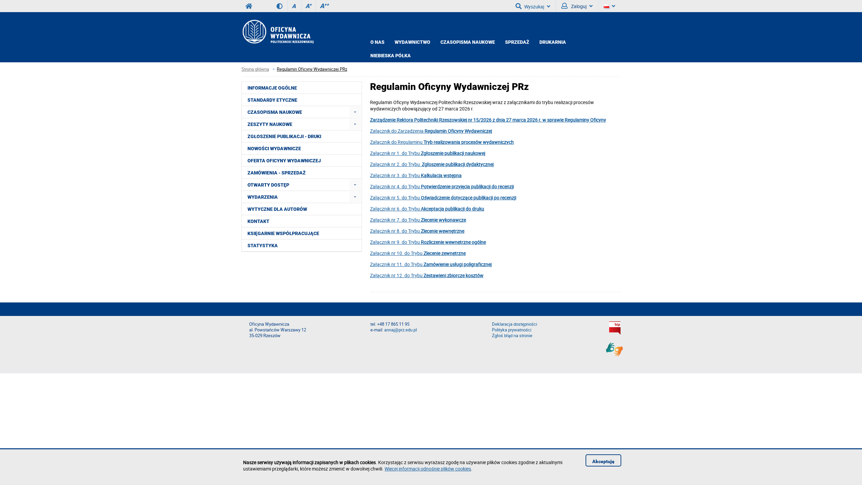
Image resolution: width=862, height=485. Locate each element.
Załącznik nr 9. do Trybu (428, 242)
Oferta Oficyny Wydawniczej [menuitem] (284, 160)
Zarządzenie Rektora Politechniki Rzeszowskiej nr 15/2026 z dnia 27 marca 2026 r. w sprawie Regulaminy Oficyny (488, 120)
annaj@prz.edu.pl (400, 330)
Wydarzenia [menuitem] (262, 197)
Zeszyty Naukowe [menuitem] (269, 124)
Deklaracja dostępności (514, 324)
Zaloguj (578, 6)
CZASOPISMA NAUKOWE (467, 42)
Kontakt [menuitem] (258, 221)
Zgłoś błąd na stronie (512, 335)
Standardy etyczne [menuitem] (272, 100)
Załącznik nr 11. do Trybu (431, 264)
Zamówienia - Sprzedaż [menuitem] (276, 172)
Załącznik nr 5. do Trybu (443, 197)
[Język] (609, 6)
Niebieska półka (390, 55)
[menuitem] (355, 112)
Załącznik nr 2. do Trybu (432, 164)
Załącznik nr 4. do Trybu (442, 186)
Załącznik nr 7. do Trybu (418, 220)
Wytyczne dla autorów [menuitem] (277, 209)
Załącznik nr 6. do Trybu (427, 208)
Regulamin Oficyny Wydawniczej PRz (312, 69)
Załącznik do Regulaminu (442, 142)
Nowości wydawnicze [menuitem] (274, 148)
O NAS (377, 42)
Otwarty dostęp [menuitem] (268, 185)
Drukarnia (552, 42)
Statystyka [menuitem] (262, 245)
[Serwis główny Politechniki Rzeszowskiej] (248, 6)
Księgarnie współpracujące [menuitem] (283, 233)
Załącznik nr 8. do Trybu (417, 231)
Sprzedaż (517, 42)
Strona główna (255, 69)
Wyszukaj (534, 6)
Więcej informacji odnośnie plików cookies (428, 468)
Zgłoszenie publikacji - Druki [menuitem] (284, 136)
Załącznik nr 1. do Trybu (427, 153)
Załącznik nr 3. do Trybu (416, 175)
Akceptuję (603, 461)
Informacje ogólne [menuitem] (272, 88)
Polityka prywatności (511, 330)
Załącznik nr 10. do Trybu (418, 253)
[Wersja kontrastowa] (282, 6)
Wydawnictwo (412, 42)
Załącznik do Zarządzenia (431, 131)
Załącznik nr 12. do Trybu (427, 275)
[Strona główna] (277, 31)
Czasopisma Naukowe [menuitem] (274, 112)
